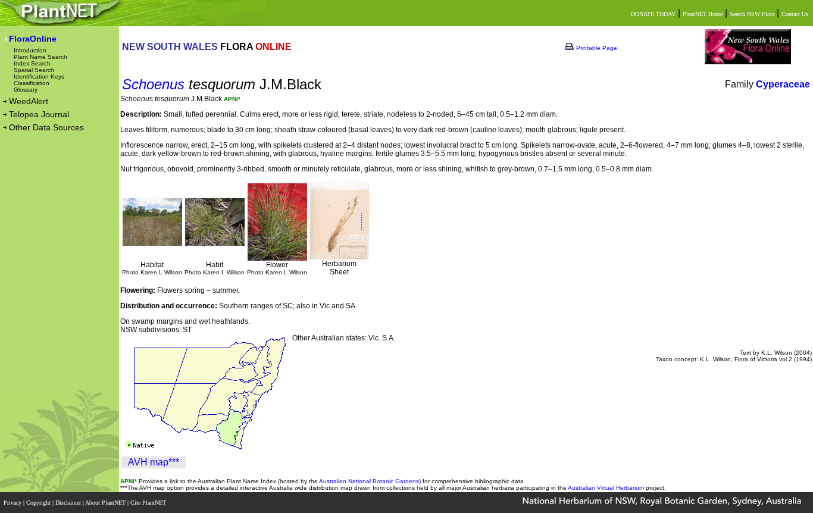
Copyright (39, 502)
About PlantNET (106, 502)
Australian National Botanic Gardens (369, 481)
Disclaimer (69, 502)
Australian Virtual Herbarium (606, 487)
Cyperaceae (783, 84)
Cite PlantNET (149, 502)
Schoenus (153, 84)
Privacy (13, 502)
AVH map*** (153, 462)
